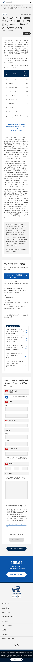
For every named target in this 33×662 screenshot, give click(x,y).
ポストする (27, 33)
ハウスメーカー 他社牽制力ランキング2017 (18, 397)
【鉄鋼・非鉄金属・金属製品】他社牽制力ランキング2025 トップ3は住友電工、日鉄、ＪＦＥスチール (15, 364)
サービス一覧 (5, 603)
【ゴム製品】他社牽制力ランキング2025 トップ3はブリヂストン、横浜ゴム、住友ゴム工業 (15, 347)
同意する (16, 659)
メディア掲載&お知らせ (8, 616)
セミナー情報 (5, 608)
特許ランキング (6, 612)
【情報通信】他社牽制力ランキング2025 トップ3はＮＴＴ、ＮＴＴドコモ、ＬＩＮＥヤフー (15, 339)
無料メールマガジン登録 (8, 638)
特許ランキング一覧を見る (16, 548)
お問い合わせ (5, 634)
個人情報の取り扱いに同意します (18, 534)
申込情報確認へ (16, 539)
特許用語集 (5, 621)
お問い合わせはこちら (16, 574)
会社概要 (4, 630)
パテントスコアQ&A (7, 625)
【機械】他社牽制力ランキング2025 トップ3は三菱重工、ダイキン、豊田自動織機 (15, 331)
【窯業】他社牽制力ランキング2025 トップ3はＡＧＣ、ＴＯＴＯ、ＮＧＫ (14, 355)
